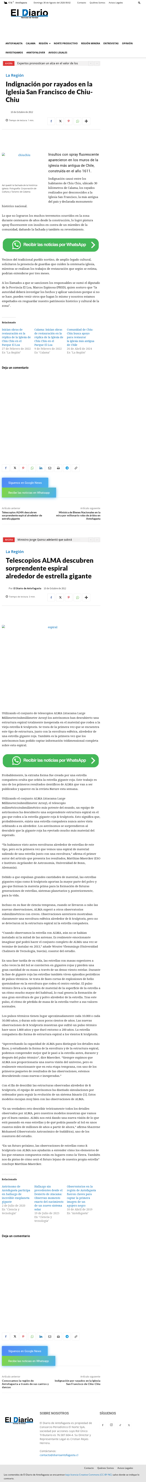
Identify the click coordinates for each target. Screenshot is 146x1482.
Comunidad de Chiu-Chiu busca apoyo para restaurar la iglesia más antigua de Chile (80, 337)
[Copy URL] (75, 468)
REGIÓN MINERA (90, 43)
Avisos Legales (116, 2)
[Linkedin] (40, 468)
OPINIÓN (127, 43)
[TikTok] (120, 1425)
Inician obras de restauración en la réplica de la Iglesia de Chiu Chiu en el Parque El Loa (16, 337)
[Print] (58, 468)
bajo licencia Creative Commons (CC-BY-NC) (88, 1474)
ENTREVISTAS (111, 43)
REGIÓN (43, 43)
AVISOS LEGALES (57, 52)
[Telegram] (67, 468)
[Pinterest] (68, 121)
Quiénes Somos (97, 2)
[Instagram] (111, 1425)
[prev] (90, 63)
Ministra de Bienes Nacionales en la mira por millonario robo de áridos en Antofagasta (78, 515)
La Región (15, 75)
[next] (96, 63)
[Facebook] (51, 121)
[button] (139, 2)
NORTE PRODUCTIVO (66, 43)
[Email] (49, 468)
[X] (60, 121)
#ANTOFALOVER (35, 52)
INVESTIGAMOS (14, 52)
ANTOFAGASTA (14, 43)
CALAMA (30, 43)
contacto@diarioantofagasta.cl (59, 1455)
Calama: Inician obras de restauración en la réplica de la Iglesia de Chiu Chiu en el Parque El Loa (48, 337)
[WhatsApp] (77, 121)
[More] (86, 121)
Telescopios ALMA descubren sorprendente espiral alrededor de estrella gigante (22, 515)
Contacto (81, 2)
